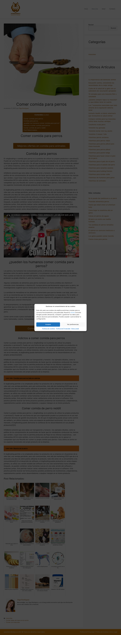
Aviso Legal (75, 328)
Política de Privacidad (63, 328)
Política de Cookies (48, 328)
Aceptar (48, 324)
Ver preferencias (73, 324)
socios (73, 312)
